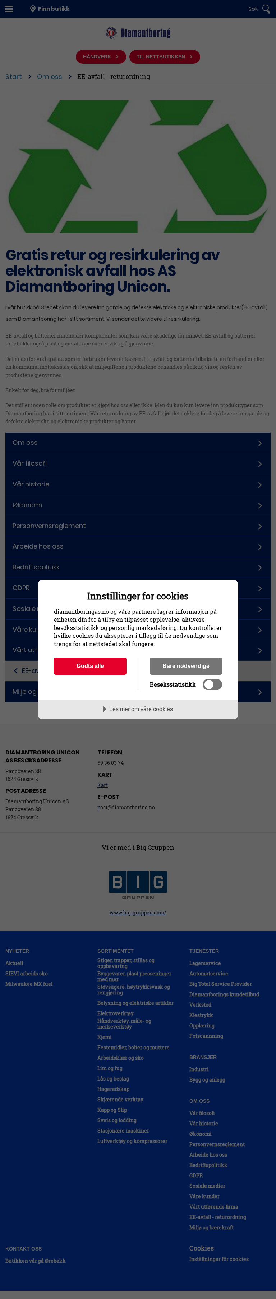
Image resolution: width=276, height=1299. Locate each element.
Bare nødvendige (186, 666)
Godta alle (90, 666)
